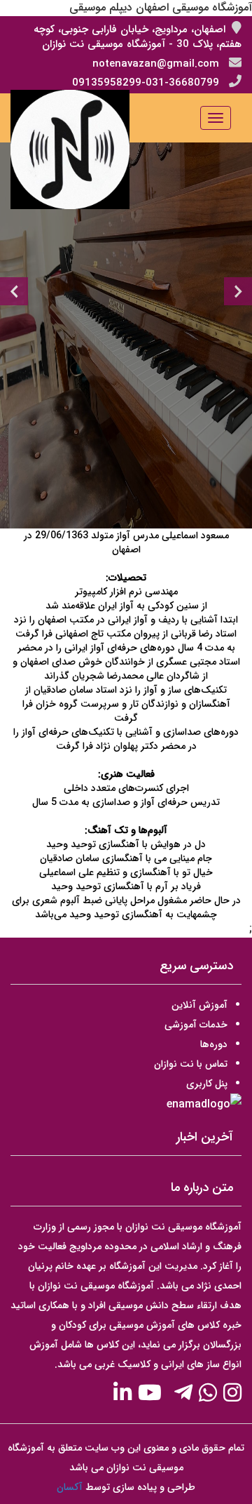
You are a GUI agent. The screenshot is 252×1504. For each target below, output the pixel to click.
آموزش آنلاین (199, 1005)
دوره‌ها (213, 1044)
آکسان (70, 1487)
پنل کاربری (206, 1083)
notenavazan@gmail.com (155, 63)
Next (238, 291)
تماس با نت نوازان (190, 1064)
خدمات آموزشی (195, 1024)
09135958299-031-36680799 (145, 82)
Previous (14, 291)
